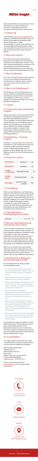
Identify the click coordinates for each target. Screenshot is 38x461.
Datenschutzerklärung (23, 453)
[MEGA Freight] (19, 10)
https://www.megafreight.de (22, 36)
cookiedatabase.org (9, 364)
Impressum (12, 453)
